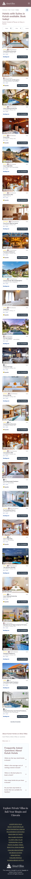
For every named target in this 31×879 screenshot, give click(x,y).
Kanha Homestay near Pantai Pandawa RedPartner (14, 711)
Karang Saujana (7, 338)
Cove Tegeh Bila (7, 166)
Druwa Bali (6, 137)
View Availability (22, 57)
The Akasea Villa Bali (9, 567)
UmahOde (6, 309)
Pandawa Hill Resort (9, 252)
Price (17, 28)
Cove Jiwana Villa (8, 194)
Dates (6, 28)
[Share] (27, 9)
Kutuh (7, 54)
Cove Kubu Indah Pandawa (10, 481)
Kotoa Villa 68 (7, 395)
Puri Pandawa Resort (9, 510)
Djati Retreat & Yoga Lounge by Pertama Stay (15, 625)
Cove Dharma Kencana (9, 51)
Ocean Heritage (7, 366)
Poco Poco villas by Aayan (10, 223)
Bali (4, 54)
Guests (27, 28)
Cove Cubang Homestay (10, 108)
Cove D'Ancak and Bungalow (11, 80)
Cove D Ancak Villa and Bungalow (12, 280)
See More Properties (16, 721)
